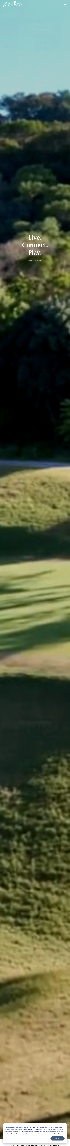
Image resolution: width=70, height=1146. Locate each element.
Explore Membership (35, 260)
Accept (57, 1138)
